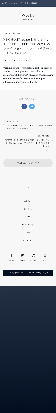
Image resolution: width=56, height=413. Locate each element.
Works (28, 216)
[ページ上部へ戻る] (28, 187)
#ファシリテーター (21, 60)
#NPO (7, 60)
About (27, 200)
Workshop (28, 224)
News (28, 232)
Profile (28, 208)
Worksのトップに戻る (28, 163)
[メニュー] (52, 3)
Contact (27, 240)
